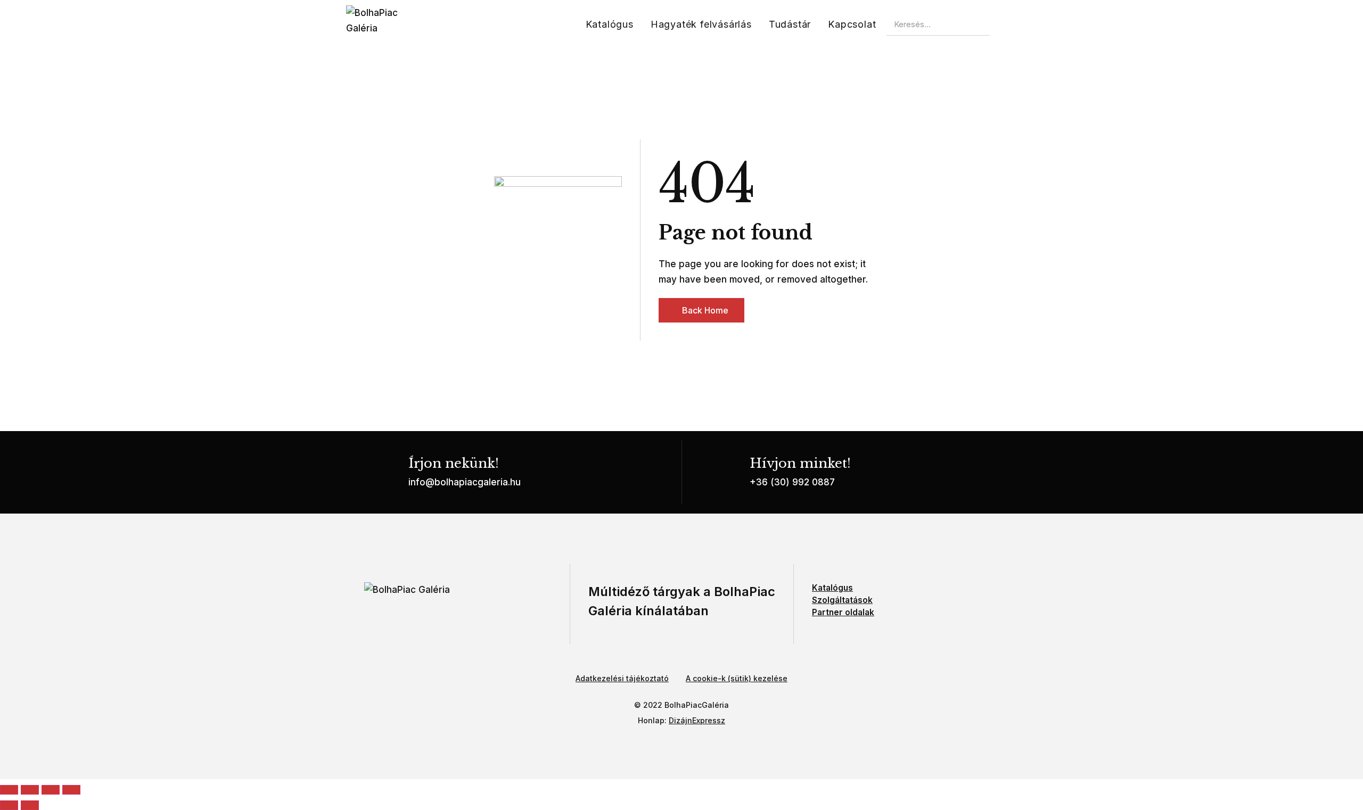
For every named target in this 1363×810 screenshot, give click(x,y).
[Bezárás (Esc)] (71, 790)
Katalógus (610, 24)
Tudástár (790, 24)
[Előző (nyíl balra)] (9, 805)
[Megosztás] (51, 790)
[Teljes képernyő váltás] (30, 790)
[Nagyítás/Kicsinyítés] (9, 790)
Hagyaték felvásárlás (701, 24)
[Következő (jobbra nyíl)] (30, 805)
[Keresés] (1001, 24)
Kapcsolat (852, 24)
